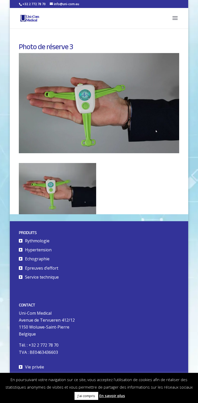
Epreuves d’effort (41, 268)
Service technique (42, 277)
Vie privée (34, 367)
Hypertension (38, 250)
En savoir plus (112, 395)
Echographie (37, 259)
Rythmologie (37, 241)
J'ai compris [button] (86, 395)
